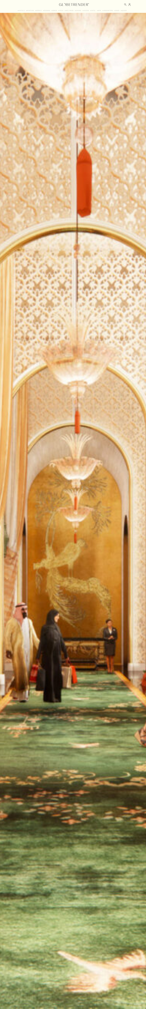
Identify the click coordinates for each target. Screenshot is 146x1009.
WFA (99, 10)
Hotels (22, 10)
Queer (124, 10)
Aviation (30, 10)
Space (55, 10)
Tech (61, 10)
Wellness (69, 10)
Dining (78, 10)
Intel (93, 10)
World (39, 10)
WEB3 (117, 10)
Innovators (108, 10)
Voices (86, 10)
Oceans (47, 10)
